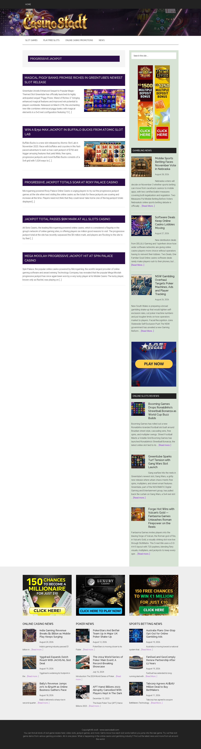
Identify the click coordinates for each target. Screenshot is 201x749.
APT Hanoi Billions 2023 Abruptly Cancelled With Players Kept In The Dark (107, 690)
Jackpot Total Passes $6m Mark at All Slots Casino (67, 219)
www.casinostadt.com (109, 730)
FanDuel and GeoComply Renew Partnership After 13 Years (160, 660)
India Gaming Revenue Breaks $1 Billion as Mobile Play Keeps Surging (55, 633)
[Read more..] (165, 445)
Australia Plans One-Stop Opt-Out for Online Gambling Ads (160, 633)
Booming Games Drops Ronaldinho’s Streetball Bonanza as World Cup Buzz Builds (162, 411)
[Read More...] (148, 206)
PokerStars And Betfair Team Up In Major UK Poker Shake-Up (106, 633)
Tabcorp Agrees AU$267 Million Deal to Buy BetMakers (160, 686)
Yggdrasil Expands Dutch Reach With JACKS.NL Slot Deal (55, 660)
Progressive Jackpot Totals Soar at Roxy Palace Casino (71, 182)
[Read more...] (37, 650)
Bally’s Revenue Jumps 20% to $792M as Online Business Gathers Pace (54, 686)
